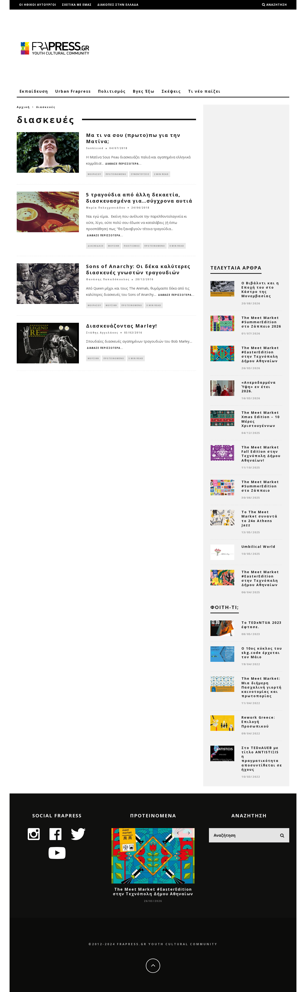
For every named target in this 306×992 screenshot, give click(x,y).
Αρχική (23, 107)
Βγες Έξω (143, 91)
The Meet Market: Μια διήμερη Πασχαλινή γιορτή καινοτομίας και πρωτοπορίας (261, 687)
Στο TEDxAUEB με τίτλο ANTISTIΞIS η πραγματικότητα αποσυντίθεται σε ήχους (261, 758)
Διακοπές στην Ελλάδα (117, 5)
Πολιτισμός (112, 91)
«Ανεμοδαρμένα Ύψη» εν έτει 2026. (258, 386)
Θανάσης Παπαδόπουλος (108, 279)
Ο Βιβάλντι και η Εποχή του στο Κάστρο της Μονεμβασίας (260, 289)
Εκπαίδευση (34, 91)
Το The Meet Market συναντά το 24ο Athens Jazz (259, 518)
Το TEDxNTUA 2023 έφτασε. (261, 624)
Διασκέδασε (96, 245)
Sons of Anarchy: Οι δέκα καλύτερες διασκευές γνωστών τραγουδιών (138, 269)
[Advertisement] (202, 47)
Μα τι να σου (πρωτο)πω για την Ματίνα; (133, 138)
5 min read (136, 358)
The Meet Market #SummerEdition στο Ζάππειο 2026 (261, 322)
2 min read (161, 174)
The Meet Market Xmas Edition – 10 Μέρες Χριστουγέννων (260, 419)
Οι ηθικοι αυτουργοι (37, 5)
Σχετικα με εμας (77, 5)
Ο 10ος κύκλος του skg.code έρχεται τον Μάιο (261, 652)
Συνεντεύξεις (140, 174)
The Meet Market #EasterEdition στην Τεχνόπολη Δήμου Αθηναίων (260, 354)
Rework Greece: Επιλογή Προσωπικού (258, 721)
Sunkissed (95, 148)
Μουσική (113, 245)
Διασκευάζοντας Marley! (121, 326)
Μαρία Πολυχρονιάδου (106, 207)
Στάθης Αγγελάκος (102, 332)
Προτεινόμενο (116, 174)
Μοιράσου (94, 174)
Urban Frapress (73, 91)
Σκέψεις (171, 91)
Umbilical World (258, 546)
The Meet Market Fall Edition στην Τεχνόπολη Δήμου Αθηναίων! (261, 454)
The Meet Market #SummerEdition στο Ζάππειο (260, 486)
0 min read (176, 245)
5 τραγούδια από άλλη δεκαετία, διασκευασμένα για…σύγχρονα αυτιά (139, 197)
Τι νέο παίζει (204, 91)
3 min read (154, 305)
